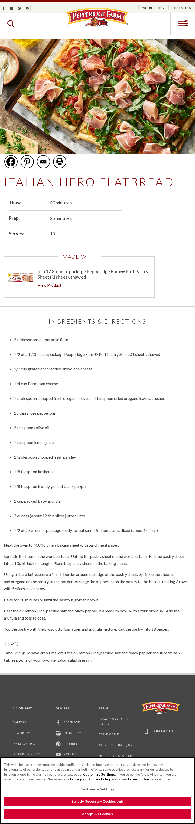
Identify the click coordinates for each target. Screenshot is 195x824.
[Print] (59, 161)
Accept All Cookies (97, 814)
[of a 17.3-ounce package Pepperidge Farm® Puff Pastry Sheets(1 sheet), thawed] (20, 278)
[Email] (43, 161)
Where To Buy (153, 7)
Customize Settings (99, 774)
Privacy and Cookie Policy (90, 779)
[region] (97, 790)
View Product (49, 285)
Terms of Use (109, 734)
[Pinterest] (27, 161)
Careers (19, 722)
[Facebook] (11, 161)
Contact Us (181, 7)
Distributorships (27, 754)
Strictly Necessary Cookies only (97, 801)
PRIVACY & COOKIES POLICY (113, 721)
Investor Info (24, 743)
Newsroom (21, 732)
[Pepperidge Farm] (97, 27)
